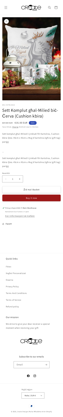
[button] (6, 7)
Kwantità (6, 173)
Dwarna (9, 280)
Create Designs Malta (25, 412)
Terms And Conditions (16, 293)
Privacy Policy (12, 286)
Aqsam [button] (9, 223)
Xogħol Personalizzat (16, 273)
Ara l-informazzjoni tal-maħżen (20, 216)
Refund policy (12, 306)
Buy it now (31, 198)
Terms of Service (13, 300)
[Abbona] (46, 364)
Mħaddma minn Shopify (43, 412)
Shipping (15, 127)
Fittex (8, 266)
